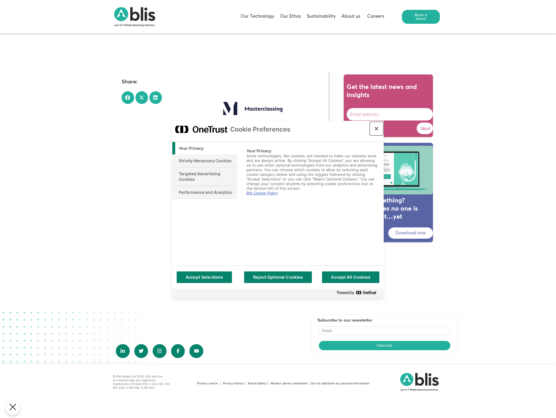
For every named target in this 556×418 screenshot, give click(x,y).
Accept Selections (204, 277)
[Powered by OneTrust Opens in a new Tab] (359, 293)
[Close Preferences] (13, 408)
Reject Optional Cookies (278, 277)
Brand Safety (257, 383)
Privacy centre (207, 383)
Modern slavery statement (290, 383)
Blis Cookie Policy (262, 193)
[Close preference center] (376, 128)
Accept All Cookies (350, 277)
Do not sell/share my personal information (340, 383)
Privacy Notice (233, 383)
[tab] (204, 148)
